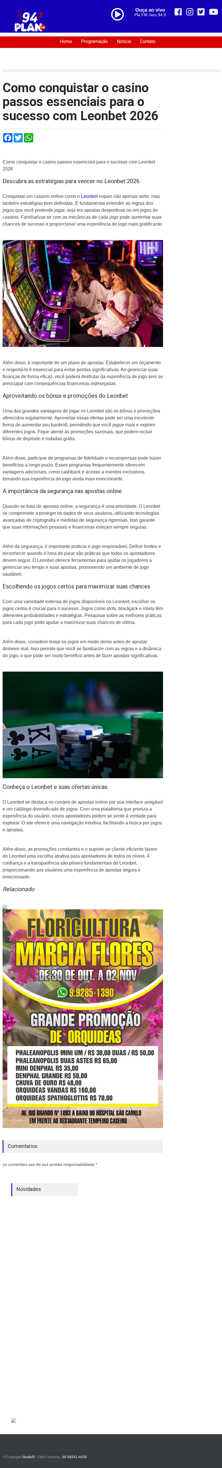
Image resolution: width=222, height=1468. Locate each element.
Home (66, 41)
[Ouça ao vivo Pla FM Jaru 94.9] (119, 26)
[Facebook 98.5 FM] (178, 12)
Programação (94, 41)
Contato (148, 41)
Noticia (124, 41)
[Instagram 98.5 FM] (189, 12)
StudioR (28, 1457)
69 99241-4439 (74, 1457)
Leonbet (89, 196)
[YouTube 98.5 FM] (213, 12)
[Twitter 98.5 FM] (201, 12)
